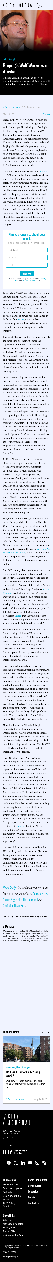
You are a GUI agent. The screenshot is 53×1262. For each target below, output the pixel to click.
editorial (20, 826)
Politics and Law (31, 107)
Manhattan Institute (13, 1223)
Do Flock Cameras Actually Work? (23, 1074)
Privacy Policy (9, 1227)
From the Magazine (12, 1188)
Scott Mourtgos (23, 1067)
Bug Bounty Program (13, 1235)
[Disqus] (26, 985)
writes (21, 319)
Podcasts (7, 1192)
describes (43, 171)
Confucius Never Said (14, 905)
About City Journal (37, 1180)
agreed (18, 615)
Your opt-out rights (10, 1256)
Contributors (34, 1185)
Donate (9, 926)
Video (6, 1199)
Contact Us (33, 1203)
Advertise (7, 1220)
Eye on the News (16, 1099)
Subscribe (33, 1191)
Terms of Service (28, 280)
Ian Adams (10, 1067)
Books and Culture (12, 1195)
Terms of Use (9, 1231)
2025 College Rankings (9, 1204)
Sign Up (27, 273)
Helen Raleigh (9, 59)
